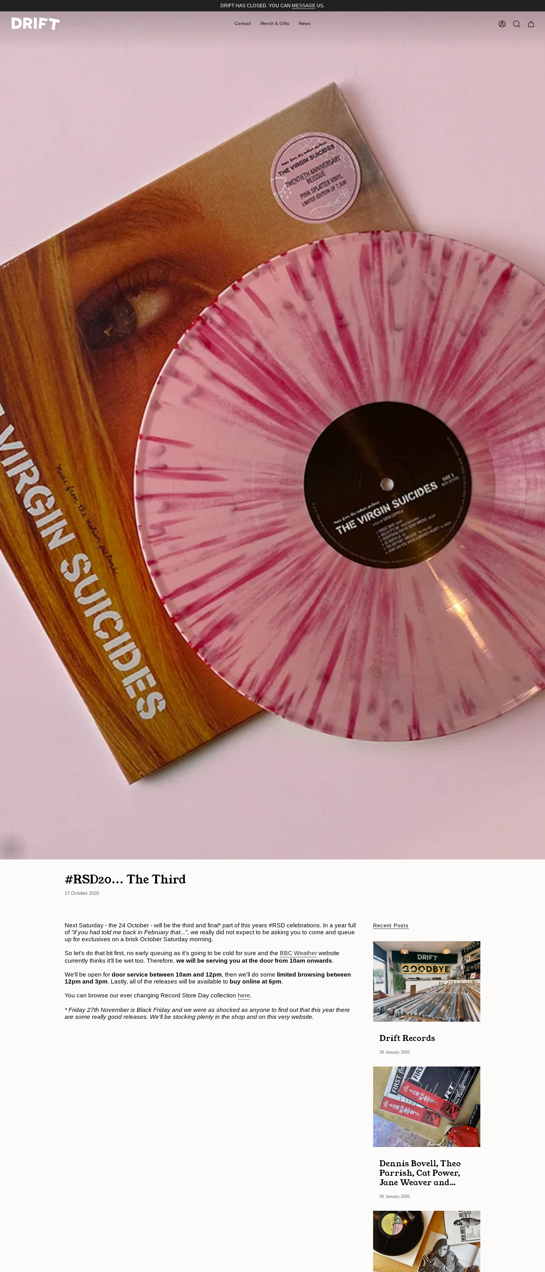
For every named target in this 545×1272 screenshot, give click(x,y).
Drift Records (407, 1038)
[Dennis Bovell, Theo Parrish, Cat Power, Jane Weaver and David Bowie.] (426, 1107)
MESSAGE (303, 5)
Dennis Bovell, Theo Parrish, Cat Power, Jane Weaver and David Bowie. (420, 1172)
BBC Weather (298, 953)
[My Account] (502, 24)
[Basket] (531, 24)
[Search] (516, 24)
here (244, 995)
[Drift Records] (426, 981)
